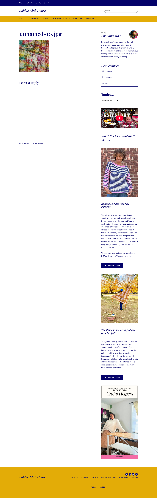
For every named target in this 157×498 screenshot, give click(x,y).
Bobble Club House (32, 10)
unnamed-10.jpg (40, 33)
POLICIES (102, 487)
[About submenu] (26, 18)
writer (105, 45)
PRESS (93, 487)
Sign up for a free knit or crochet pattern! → (34, 3)
